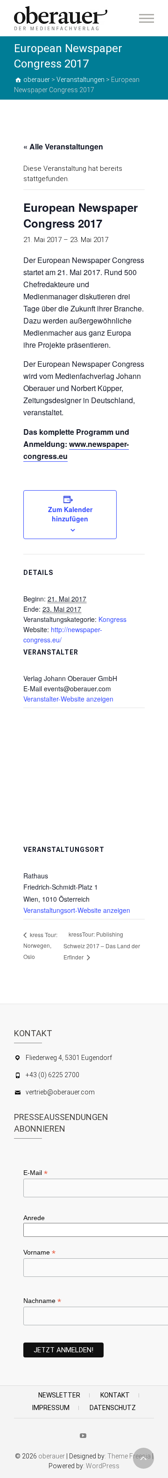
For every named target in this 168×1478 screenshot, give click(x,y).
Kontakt (115, 1395)
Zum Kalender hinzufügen (70, 514)
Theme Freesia (129, 1456)
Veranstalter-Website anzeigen (68, 698)
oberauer (51, 1456)
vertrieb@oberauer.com (60, 1092)
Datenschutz (113, 1407)
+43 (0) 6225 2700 (52, 1075)
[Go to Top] (143, 1458)
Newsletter (59, 1395)
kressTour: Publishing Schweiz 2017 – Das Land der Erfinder (101, 945)
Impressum (51, 1407)
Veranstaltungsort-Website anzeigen (76, 910)
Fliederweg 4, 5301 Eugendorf (69, 1057)
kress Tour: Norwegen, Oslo (40, 945)
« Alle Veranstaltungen (63, 146)
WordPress (102, 1466)
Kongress (112, 619)
